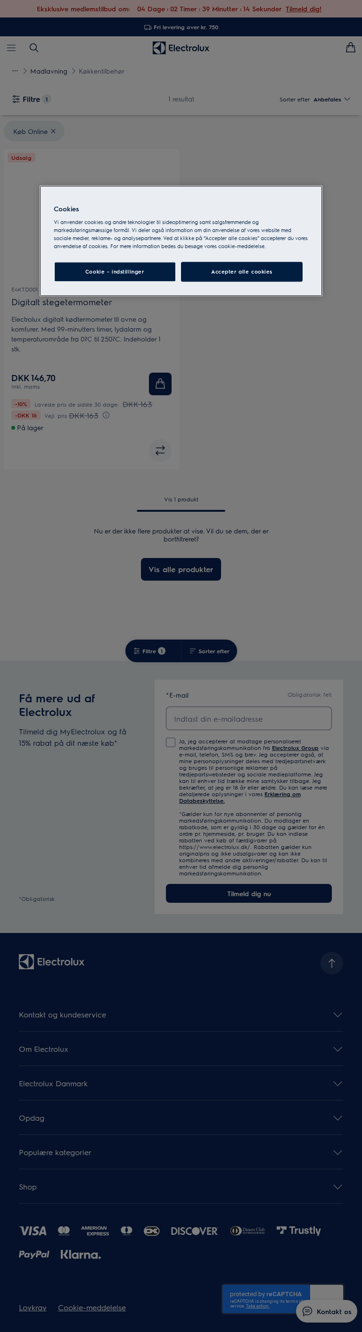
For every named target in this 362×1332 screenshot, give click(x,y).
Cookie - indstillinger (115, 271)
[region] (181, 241)
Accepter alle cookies (241, 271)
